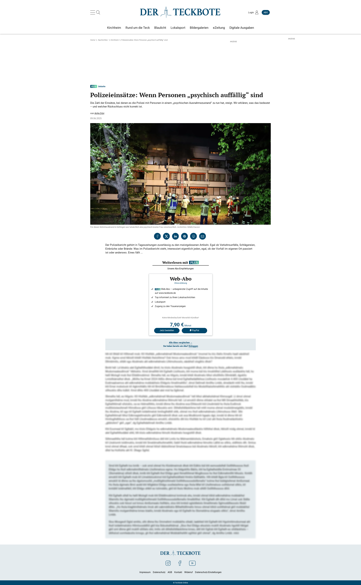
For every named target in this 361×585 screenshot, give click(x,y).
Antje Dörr (99, 113)
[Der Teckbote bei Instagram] (168, 563)
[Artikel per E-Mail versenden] (202, 236)
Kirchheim (115, 40)
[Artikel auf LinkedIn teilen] (175, 236)
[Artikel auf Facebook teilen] (157, 236)
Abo (266, 12)
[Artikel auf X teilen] (166, 236)
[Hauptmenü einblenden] (93, 12)
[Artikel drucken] (193, 236)
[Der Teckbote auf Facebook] (180, 563)
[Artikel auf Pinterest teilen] (184, 236)
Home (92, 40)
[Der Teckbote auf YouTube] (192, 563)
